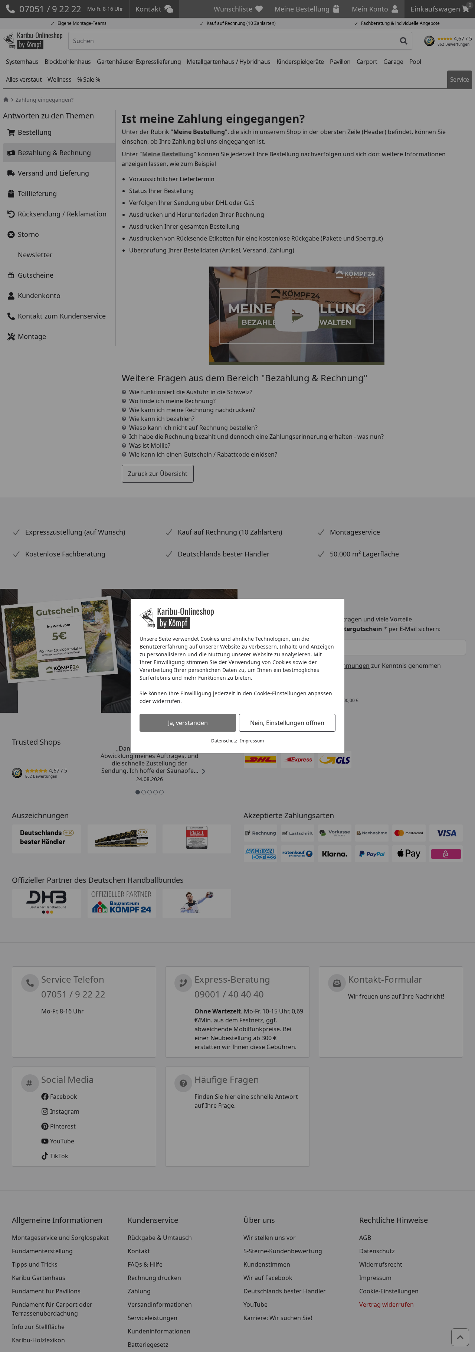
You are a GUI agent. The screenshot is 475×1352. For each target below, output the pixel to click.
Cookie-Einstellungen (280, 693)
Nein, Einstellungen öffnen (287, 723)
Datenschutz (224, 741)
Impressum (252, 741)
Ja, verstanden (188, 723)
